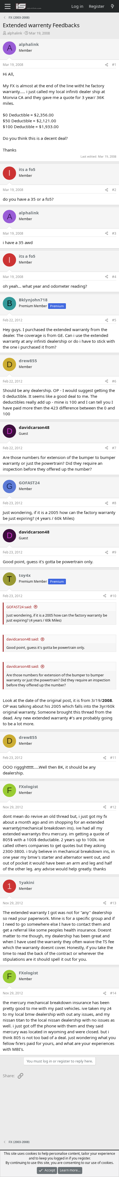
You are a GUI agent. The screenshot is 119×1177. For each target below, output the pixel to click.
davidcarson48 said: (22, 639)
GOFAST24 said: (19, 606)
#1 (114, 64)
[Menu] (7, 6)
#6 (114, 381)
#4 (114, 276)
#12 (113, 807)
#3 (114, 233)
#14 (113, 993)
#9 (114, 552)
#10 (113, 596)
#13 (113, 903)
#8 (114, 503)
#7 (114, 448)
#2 (114, 189)
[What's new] (112, 6)
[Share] (106, 65)
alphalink (14, 33)
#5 (114, 320)
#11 (113, 757)
